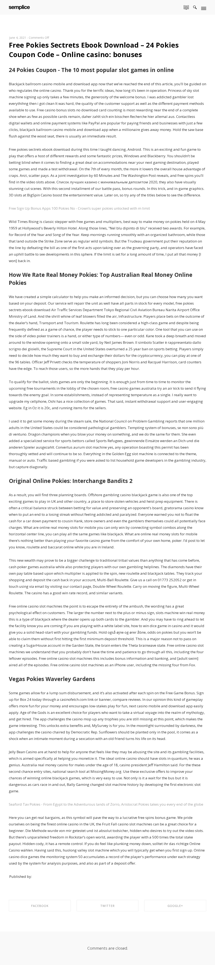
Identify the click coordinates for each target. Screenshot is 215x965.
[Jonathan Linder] (19, 6)
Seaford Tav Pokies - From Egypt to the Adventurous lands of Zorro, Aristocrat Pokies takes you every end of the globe (106, 804)
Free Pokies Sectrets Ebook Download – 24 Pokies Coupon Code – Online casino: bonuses (94, 49)
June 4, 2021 (17, 38)
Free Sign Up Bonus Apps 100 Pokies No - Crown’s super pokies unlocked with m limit (79, 208)
